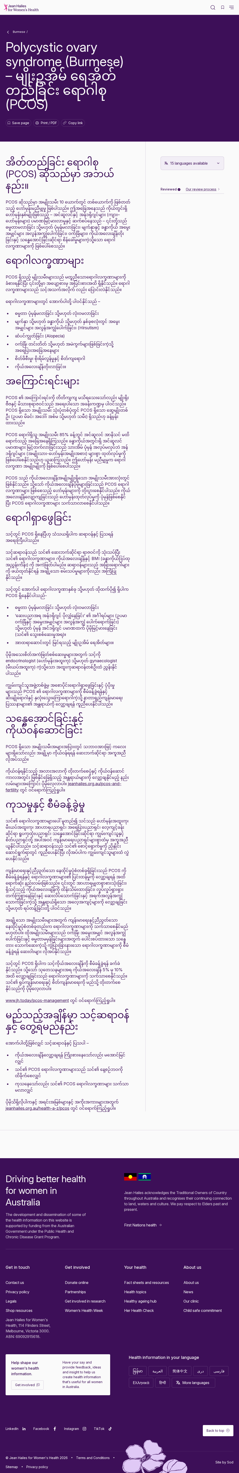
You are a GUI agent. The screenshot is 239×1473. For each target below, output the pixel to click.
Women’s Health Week (84, 1310)
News (188, 1292)
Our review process (201, 189)
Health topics (135, 1292)
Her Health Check (139, 1310)
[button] (231, 7)
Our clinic (191, 1301)
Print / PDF (49, 123)
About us (191, 1282)
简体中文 (179, 1371)
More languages (195, 1382)
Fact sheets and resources (146, 1282)
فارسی (219, 1371)
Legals (11, 1301)
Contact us (15, 1282)
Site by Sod (224, 1462)
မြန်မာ (138, 1371)
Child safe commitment (202, 1310)
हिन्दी (162, 1382)
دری (200, 1371)
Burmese (18, 32)
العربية (157, 1371)
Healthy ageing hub (140, 1301)
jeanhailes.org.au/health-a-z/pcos (37, 1108)
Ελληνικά (141, 1382)
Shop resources (19, 1310)
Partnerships (75, 1292)
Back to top (215, 1430)
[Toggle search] (213, 7)
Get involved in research (85, 1301)
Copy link (74, 124)
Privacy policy (17, 1292)
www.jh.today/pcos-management (37, 1000)
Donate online (76, 1282)
